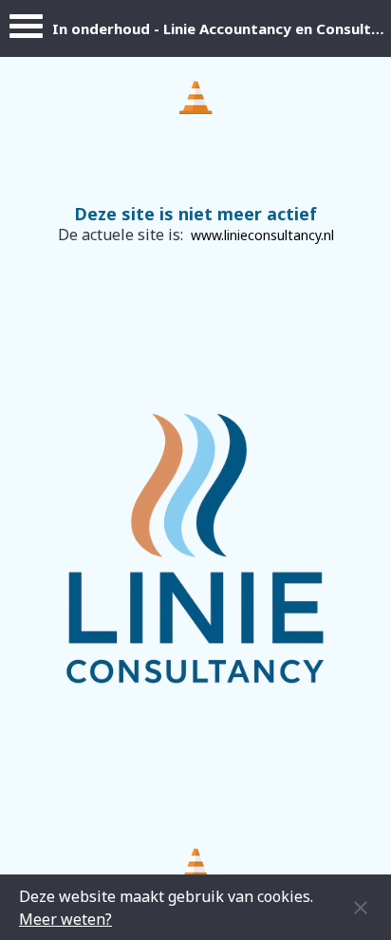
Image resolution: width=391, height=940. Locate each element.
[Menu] (26, 30)
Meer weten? (65, 919)
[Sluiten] (360, 908)
